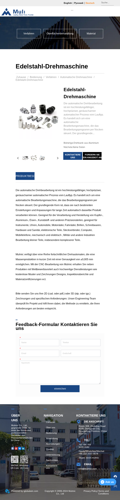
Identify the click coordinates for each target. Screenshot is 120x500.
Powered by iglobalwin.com (24, 491)
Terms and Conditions (103, 492)
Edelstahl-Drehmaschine (29, 80)
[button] (72, 10)
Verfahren (51, 77)
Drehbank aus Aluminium (86, 142)
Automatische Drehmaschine (76, 77)
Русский (78, 3)
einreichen (60, 388)
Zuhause (21, 77)
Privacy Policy (90, 491)
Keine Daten (79, 147)
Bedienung (36, 77)
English (68, 3)
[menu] (72, 10)
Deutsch (90, 3)
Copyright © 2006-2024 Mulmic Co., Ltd (60, 492)
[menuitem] (72, 10)
